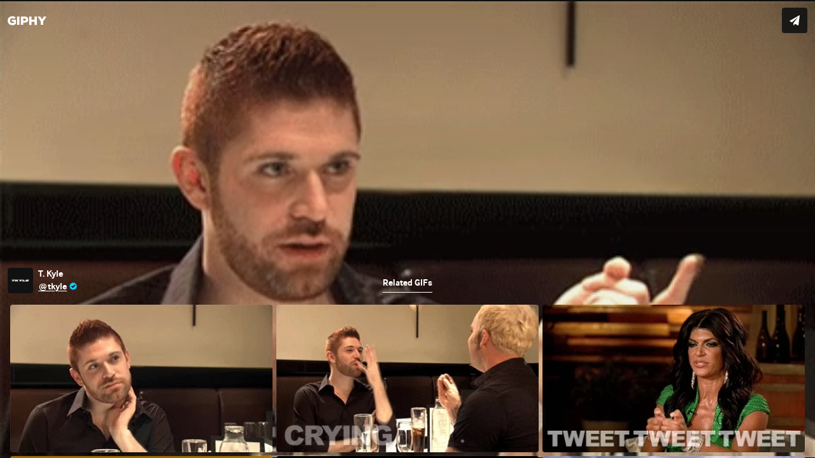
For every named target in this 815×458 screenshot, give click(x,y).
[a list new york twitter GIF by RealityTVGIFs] (407, 229)
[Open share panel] (794, 20)
